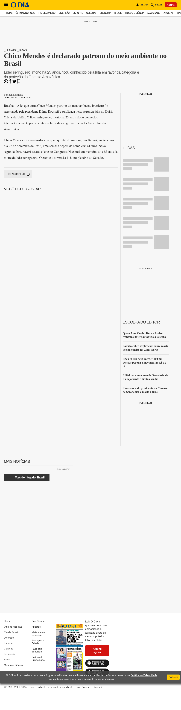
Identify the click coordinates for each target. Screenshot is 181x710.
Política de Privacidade (38, 658)
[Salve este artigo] (19, 82)
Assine (171, 4)
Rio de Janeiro (47, 13)
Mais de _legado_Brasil (29, 477)
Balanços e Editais (38, 642)
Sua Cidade (153, 13)
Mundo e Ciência (134, 13)
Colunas (91, 13)
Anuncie (98, 687)
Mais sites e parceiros (38, 633)
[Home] (20, 6)
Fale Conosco (83, 687)
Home (9, 13)
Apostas (169, 13)
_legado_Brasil (16, 50)
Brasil (118, 13)
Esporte (78, 13)
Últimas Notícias (25, 13)
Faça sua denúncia (37, 650)
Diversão (64, 13)
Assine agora (97, 650)
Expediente (67, 687)
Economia (105, 13)
